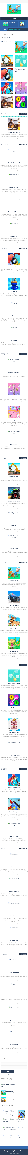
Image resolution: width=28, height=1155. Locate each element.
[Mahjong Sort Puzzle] (14, 742)
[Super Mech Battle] (14, 1007)
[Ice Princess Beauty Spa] (14, 360)
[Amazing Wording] (6, 1112)
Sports (3, 849)
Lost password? (5, 1074)
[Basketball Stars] (14, 927)
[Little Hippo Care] (14, 412)
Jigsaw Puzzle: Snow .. (14, 132)
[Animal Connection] (14, 1128)
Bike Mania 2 (14, 867)
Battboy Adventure (14, 187)
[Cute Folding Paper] (14, 724)
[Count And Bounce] (14, 959)
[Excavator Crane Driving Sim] (14, 468)
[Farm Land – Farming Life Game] (14, 643)
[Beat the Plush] (14, 1031)
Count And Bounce (14, 972)
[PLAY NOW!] (5, 24)
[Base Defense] (21, 1136)
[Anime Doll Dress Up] (14, 389)
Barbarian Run (14, 236)
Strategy (4, 954)
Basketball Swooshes (14, 916)
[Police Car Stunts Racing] (14, 597)
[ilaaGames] (14, 9)
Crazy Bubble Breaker (14, 29)
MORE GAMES (24, 113)
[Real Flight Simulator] (14, 512)
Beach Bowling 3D (14, 891)
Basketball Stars (14, 940)
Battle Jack (14, 997)
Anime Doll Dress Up (14, 397)
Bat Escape (14, 340)
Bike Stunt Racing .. (14, 548)
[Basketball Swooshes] (14, 903)
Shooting (5, 769)
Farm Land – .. (14, 651)
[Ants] (4, 1136)
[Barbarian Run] (14, 223)
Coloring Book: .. (14, 628)
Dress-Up (4, 354)
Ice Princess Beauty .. (14, 372)
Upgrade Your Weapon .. (14, 787)
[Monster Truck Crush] (14, 493)
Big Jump (14, 316)
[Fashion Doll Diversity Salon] (14, 432)
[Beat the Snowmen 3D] (14, 150)
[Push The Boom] (14, 259)
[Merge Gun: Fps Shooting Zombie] (14, 804)
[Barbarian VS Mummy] (14, 199)
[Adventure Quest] (21, 1120)
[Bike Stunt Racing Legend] (14, 536)
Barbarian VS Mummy (14, 211)
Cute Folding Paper (14, 732)
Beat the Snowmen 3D (14, 162)
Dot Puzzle (14, 707)
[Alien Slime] (21, 1127)
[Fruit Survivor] (14, 572)
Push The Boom (14, 267)
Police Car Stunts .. (14, 605)
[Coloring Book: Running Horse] (14, 620)
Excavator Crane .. (14, 476)
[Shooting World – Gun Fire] (14, 824)
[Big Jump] (14, 303)
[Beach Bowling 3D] (14, 878)
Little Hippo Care (14, 420)
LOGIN (8, 1)
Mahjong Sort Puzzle (14, 755)
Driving (4, 458)
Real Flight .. (14, 525)
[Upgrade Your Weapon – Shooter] (14, 779)
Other (3, 562)
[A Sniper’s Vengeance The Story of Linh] (14, 1113)
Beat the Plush (14, 1044)
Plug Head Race (14, 291)
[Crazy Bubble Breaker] (14, 675)
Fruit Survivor (12, 22)
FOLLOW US (20, 1)
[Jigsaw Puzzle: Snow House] (14, 124)
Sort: (2, 37)
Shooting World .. (14, 836)
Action (3, 114)
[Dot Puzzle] (14, 700)
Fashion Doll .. (14, 444)
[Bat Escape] (14, 327)
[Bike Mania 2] (14, 854)
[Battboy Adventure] (14, 174)
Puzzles (4, 665)
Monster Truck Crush (14, 501)
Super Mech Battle (14, 1020)
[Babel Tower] (14, 1119)
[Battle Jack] (14, 984)
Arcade (4, 248)
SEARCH (14, 1)
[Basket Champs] (14, 1136)
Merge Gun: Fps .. (14, 812)
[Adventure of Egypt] (6, 1128)
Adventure (5, 144)
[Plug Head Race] (14, 283)
